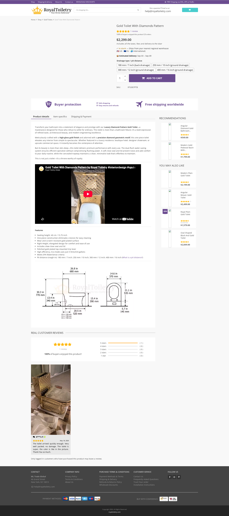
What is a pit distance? (132, 257)
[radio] (134, 65)
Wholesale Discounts (108, 485)
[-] (125, 80)
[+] (125, 76)
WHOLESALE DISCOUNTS (85, 2)
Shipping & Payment (81, 116)
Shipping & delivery (45, 2)
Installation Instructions (144, 485)
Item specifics (60, 116)
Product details (41, 116)
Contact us (69, 2)
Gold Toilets (48, 20)
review (134, 31)
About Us (58, 2)
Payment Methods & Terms (111, 476)
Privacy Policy (71, 476)
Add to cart (154, 78)
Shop (33, 2)
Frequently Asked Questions (146, 479)
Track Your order (141, 482)
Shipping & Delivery (108, 479)
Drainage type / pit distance (129, 60)
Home (33, 20)
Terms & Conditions (74, 479)
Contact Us (138, 476)
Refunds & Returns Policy (110, 482)
